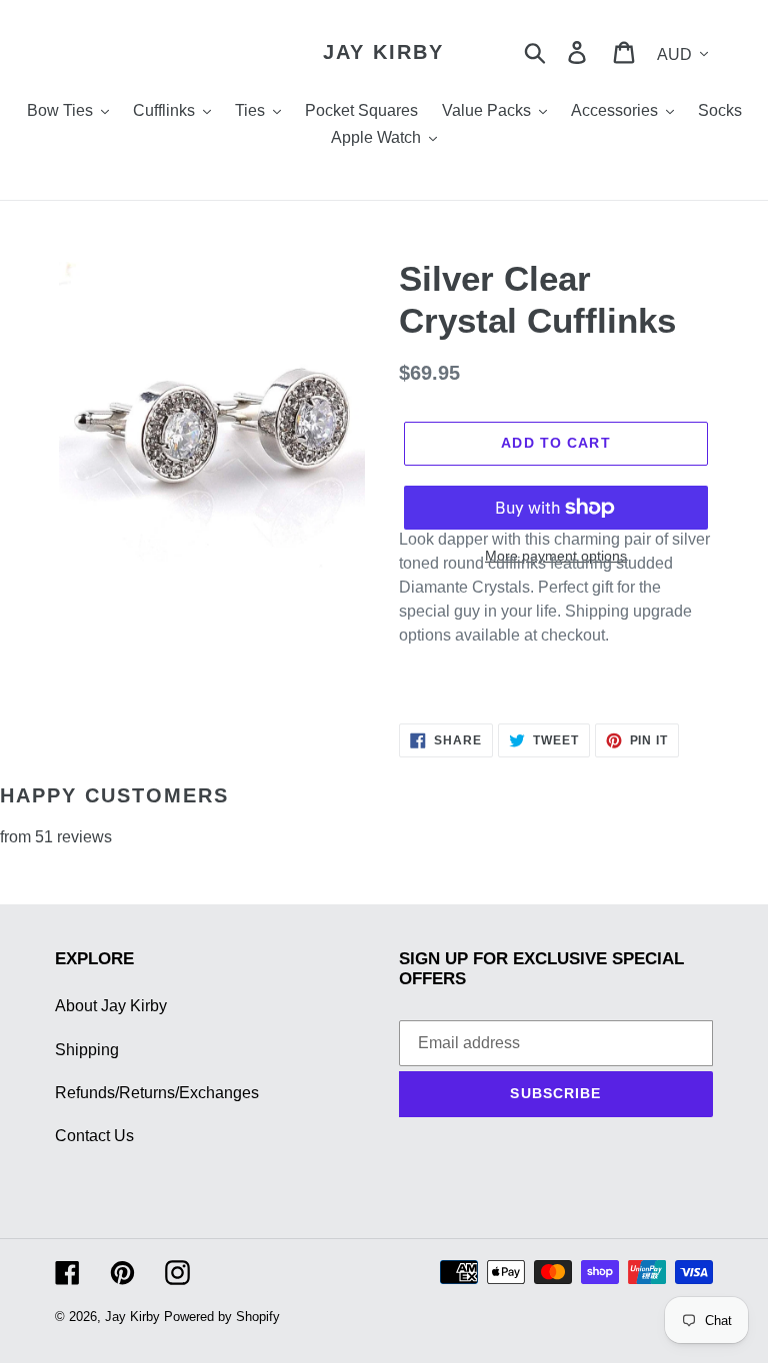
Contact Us (94, 1135)
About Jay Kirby (111, 1005)
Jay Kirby (383, 52)
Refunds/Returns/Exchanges (157, 1092)
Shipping (87, 1049)
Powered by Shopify (222, 1316)
